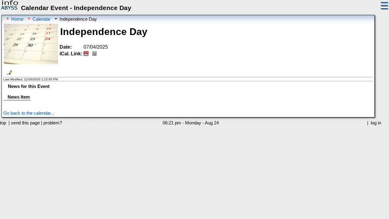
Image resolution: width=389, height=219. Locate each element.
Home (17, 19)
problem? (52, 122)
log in (376, 122)
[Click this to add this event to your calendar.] (86, 54)
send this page (25, 122)
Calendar (41, 19)
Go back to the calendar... (28, 113)
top (3, 122)
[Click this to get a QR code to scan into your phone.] (94, 54)
